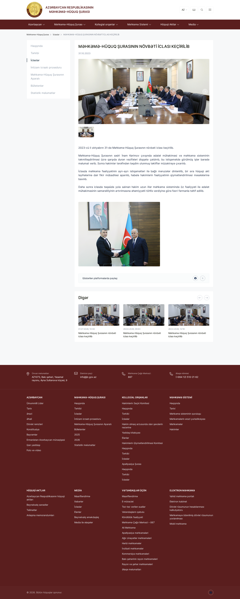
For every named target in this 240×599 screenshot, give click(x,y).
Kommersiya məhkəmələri (135, 553)
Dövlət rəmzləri (35, 424)
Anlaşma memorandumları (40, 515)
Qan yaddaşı (33, 445)
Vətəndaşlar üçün (134, 490)
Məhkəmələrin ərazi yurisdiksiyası (187, 419)
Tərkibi (35, 53)
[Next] (206, 297)
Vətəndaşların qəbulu (133, 512)
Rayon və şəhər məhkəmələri (137, 564)
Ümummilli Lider (35, 403)
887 (130, 377)
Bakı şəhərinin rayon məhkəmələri (140, 559)
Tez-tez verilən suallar (133, 506)
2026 (77, 439)
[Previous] (199, 297)
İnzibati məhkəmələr (133, 548)
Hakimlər (174, 429)
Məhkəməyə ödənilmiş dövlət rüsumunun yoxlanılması (191, 517)
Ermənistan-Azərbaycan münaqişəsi (46, 439)
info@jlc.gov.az (88, 377)
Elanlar (125, 437)
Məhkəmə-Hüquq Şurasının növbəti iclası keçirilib (97, 335)
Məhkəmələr (176, 424)
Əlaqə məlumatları (131, 569)
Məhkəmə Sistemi (181, 397)
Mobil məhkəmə (178, 523)
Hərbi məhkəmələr (131, 543)
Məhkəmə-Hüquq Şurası (89, 397)
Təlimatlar (32, 510)
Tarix (29, 408)
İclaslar (56, 34)
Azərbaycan (34, 397)
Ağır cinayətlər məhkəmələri (137, 538)
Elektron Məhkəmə (182, 490)
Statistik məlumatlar (43, 93)
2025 (77, 434)
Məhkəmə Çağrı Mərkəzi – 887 (138, 522)
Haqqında (37, 45)
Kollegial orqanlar (135, 397)
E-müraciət (128, 501)
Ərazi (29, 413)
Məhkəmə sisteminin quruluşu (185, 413)
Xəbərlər (78, 501)
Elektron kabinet (178, 501)
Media (78, 490)
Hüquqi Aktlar (36, 490)
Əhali (29, 419)
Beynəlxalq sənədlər (37, 504)
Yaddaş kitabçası (131, 432)
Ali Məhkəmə (129, 527)
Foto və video (34, 450)
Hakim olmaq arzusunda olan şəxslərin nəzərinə (142, 426)
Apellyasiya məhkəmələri (135, 532)
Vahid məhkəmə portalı (182, 496)
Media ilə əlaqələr (83, 522)
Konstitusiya (33, 429)
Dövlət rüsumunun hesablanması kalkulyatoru (187, 508)
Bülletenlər (37, 85)
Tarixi (172, 408)
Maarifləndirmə (82, 496)
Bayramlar (32, 434)
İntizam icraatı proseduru (46, 67)
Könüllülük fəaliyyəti (132, 517)
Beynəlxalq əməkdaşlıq (86, 517)
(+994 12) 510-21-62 (187, 377)
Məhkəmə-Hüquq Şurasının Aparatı (47, 76)
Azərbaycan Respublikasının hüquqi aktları (46, 498)
